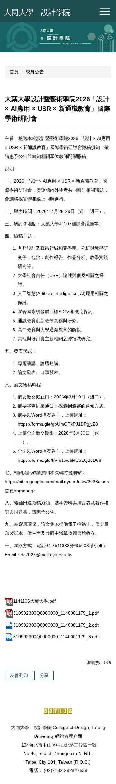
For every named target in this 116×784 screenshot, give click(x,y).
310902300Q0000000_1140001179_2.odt (56, 625)
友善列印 (19, 675)
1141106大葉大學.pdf (34, 601)
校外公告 (35, 71)
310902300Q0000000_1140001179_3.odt (56, 636)
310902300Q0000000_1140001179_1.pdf (56, 613)
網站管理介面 (68, 736)
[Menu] (104, 11)
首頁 (14, 71)
